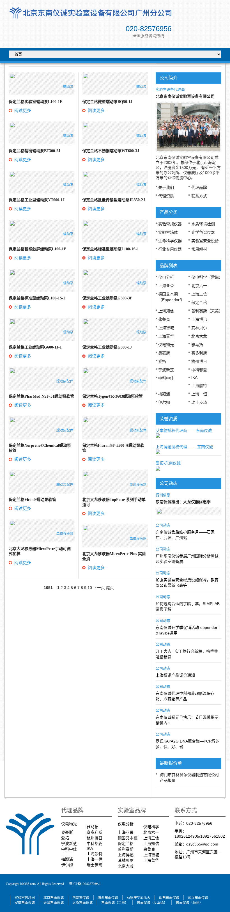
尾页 (110, 587)
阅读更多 (22, 110)
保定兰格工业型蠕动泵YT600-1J (37, 200)
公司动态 (163, 525)
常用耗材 (199, 249)
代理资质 (166, 196)
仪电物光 (166, 344)
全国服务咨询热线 (148, 36)
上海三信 (199, 294)
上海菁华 (166, 336)
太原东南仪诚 (82, 903)
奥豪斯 (164, 353)
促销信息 (163, 495)
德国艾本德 (127, 838)
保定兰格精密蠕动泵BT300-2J (34, 151)
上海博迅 (199, 319)
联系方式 (199, 196)
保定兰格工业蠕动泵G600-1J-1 (35, 347)
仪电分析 (166, 277)
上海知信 (166, 311)
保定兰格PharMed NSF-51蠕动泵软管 (41, 396)
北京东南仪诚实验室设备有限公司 (185, 96)
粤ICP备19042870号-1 (85, 884)
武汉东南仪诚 (198, 898)
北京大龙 (199, 336)
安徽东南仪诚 (25, 903)
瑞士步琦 (199, 402)
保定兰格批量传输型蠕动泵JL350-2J (113, 200)
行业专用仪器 (170, 249)
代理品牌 (199, 187)
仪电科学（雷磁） (207, 277)
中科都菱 (199, 370)
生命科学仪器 (170, 241)
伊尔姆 (164, 402)
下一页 (99, 587)
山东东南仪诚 (169, 898)
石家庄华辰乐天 (138, 898)
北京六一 (199, 285)
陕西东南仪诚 (108, 898)
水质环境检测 (203, 224)
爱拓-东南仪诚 (168, 463)
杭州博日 (199, 361)
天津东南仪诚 (53, 903)
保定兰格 (199, 302)
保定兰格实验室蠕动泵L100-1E (35, 102)
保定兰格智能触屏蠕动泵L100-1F (37, 249)
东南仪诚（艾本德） (152, 903)
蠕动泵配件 (64, 381)
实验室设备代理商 (170, 89)
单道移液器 (64, 534)
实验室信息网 (25, 898)
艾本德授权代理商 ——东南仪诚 (184, 430)
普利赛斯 (126, 849)
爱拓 (162, 361)
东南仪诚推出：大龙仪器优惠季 (183, 502)
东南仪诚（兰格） (114, 903)
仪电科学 (151, 826)
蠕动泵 (68, 87)
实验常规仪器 (170, 224)
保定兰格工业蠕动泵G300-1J (107, 347)
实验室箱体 (168, 232)
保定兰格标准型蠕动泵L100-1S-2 (37, 298)
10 (90, 587)
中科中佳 (166, 378)
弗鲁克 (164, 319)
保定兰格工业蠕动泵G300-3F (107, 298)
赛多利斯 (199, 353)
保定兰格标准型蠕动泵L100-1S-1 (110, 249)
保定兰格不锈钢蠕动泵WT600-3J (110, 151)
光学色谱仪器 (203, 232)
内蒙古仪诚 (80, 898)
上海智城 (166, 328)
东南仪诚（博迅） (189, 903)
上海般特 (199, 385)
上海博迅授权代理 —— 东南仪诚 (184, 446)
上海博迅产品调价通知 (175, 675)
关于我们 (166, 187)
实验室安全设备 (205, 241)
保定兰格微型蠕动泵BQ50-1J (107, 102)
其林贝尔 (199, 328)
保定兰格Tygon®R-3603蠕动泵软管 (112, 396)
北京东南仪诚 (53, 898)
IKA (194, 377)
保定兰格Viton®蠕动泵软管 (32, 500)
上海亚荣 (166, 285)
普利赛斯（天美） (207, 311)
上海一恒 (199, 394)
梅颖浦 (164, 394)
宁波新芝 (166, 370)
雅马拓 (197, 344)
